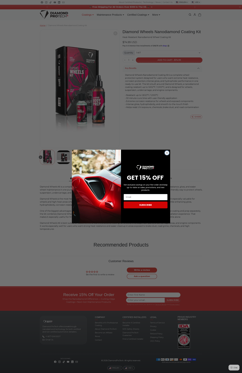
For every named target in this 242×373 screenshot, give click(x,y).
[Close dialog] (167, 153)
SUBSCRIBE (145, 204)
